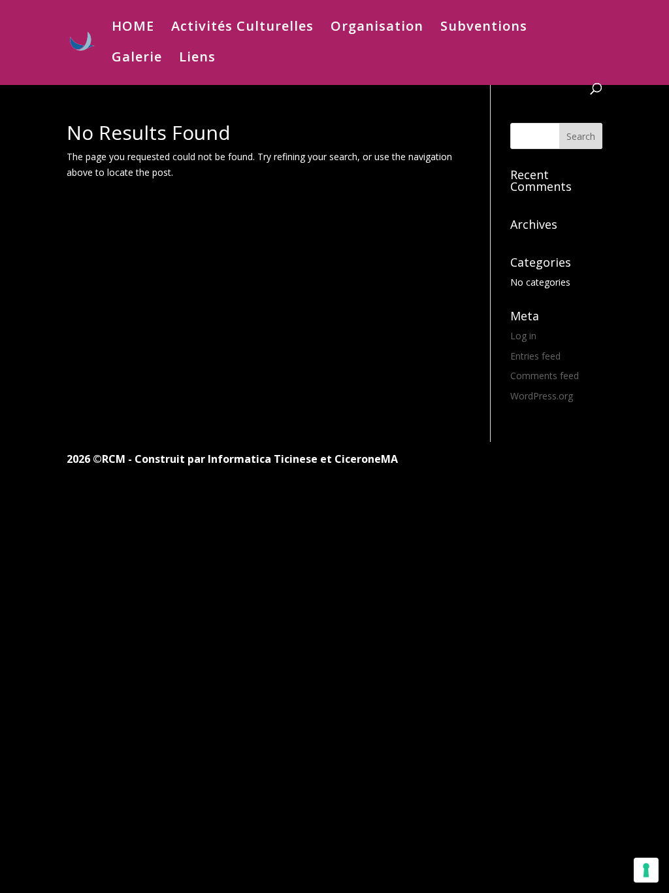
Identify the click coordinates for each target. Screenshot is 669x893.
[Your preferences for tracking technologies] (646, 870)
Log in (523, 335)
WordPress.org (541, 396)
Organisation (377, 28)
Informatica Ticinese (263, 459)
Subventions (483, 28)
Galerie (137, 58)
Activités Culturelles (242, 28)
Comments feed (544, 375)
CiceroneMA (366, 459)
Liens (197, 58)
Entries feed (535, 356)
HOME (133, 28)
